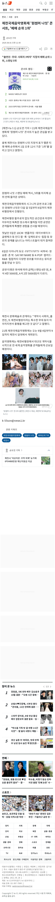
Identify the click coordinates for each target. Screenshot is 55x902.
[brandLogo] (7, 3)
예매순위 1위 (43, 435)
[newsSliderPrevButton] (44, 686)
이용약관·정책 (36, 859)
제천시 (6, 440)
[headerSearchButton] (41, 3)
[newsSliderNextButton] (50, 686)
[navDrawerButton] (51, 3)
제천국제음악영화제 (11, 435)
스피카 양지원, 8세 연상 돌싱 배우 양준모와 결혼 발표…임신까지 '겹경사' (25, 719)
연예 (4, 758)
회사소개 (7, 859)
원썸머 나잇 (29, 435)
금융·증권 (48, 831)
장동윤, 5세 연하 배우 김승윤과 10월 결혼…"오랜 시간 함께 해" (25, 695)
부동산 (20, 837)
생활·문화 (7, 842)
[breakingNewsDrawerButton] (45, 3)
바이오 (48, 837)
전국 (4, 17)
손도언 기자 (11, 38)
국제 (48, 826)
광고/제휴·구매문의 (21, 859)
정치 (7, 826)
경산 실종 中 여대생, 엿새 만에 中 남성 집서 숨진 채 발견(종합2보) (25, 743)
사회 (20, 826)
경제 (34, 826)
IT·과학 (34, 837)
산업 (7, 837)
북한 (34, 831)
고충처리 (47, 859)
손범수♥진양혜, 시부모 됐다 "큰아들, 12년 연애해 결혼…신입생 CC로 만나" (25, 707)
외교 (20, 831)
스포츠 (5, 792)
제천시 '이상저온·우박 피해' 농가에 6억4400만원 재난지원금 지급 (21, 460)
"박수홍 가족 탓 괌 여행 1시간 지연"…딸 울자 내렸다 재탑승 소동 (24, 731)
